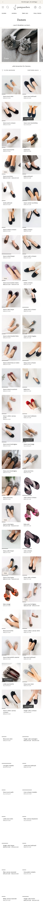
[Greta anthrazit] (11, 191)
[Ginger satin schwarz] (31, 699)
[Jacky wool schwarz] (31, 297)
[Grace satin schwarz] (31, 244)
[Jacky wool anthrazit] (31, 833)
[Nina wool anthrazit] (31, 645)
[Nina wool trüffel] (11, 619)
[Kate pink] (31, 512)
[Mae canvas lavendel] (11, 860)
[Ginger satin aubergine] (31, 727)
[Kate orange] (11, 592)
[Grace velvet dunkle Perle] (11, 324)
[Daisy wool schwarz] (31, 351)
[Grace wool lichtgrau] (31, 592)
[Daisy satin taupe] (11, 539)
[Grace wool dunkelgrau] (11, 432)
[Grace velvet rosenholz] (11, 377)
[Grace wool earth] (11, 780)
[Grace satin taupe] (11, 297)
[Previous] (3, 2)
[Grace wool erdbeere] (31, 404)
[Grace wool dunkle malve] (11, 271)
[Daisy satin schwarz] (31, 565)
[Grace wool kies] (11, 164)
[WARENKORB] (40, 7)
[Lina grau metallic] (11, 754)
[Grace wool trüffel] (11, 138)
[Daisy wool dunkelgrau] (11, 459)
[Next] (40, 2)
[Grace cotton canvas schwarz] (11, 699)
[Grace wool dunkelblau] (31, 111)
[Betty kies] (31, 377)
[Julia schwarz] (31, 539)
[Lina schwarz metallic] (31, 780)
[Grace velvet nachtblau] (31, 191)
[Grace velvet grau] (11, 512)
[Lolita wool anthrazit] (31, 754)
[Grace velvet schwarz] (11, 218)
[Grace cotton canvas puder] (11, 404)
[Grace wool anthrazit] (31, 84)
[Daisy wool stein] (31, 672)
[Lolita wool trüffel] (11, 672)
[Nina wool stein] (11, 727)
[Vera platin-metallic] (31, 860)
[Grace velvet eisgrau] (31, 324)
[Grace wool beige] (31, 432)
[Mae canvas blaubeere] (31, 807)
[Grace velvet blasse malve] (11, 351)
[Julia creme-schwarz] (31, 485)
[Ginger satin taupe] (11, 833)
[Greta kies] (31, 138)
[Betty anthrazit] (31, 164)
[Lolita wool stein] (11, 807)
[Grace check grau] (11, 565)
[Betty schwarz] (31, 218)
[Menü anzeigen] (3, 7)
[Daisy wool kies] (11, 485)
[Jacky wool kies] (31, 459)
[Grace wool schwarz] (11, 111)
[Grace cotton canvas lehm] (31, 619)
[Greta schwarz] (31, 271)
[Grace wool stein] (11, 84)
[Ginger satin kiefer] (31, 887)
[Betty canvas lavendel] (11, 887)
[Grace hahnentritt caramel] (11, 645)
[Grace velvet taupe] (11, 244)
